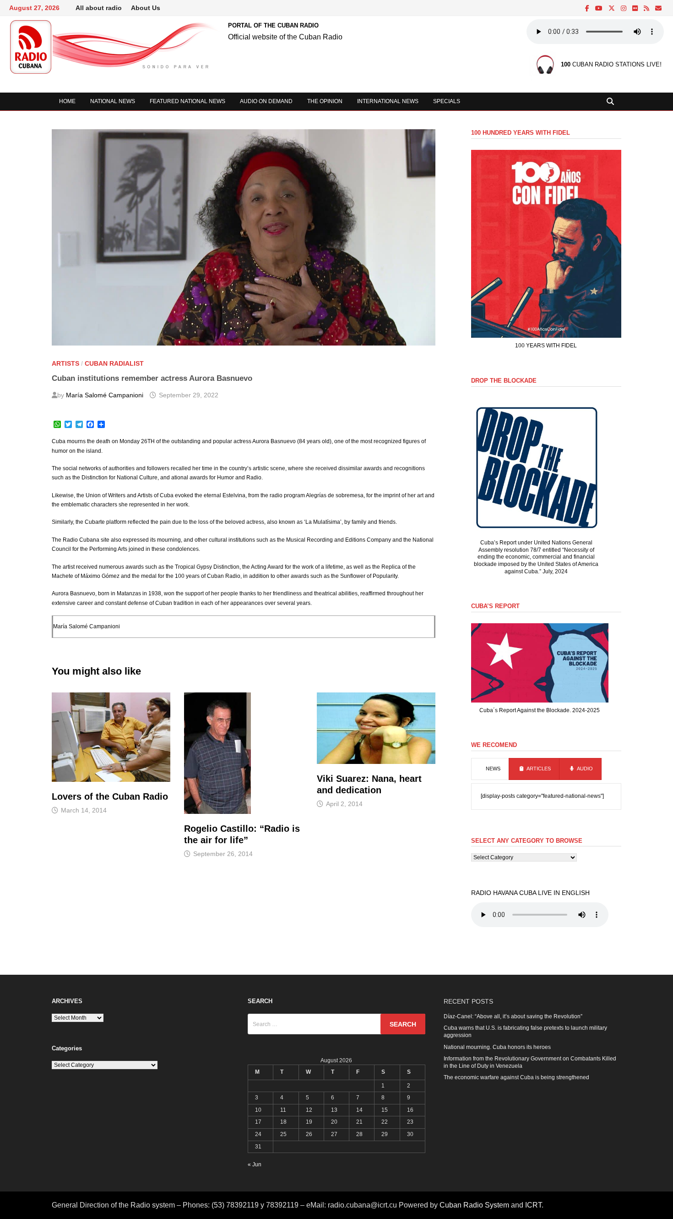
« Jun (254, 1164)
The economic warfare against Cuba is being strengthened (516, 1077)
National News (112, 101)
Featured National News (187, 101)
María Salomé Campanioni (104, 395)
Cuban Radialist (114, 363)
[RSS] (647, 8)
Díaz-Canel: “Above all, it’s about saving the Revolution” (513, 1016)
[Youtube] (599, 8)
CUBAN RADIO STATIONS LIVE (610, 64)
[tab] (490, 769)
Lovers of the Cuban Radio (110, 796)
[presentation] (490, 769)
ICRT (533, 1205)
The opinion (324, 101)
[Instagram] (624, 8)
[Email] (658, 8)
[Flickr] (635, 8)
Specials (446, 101)
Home (67, 101)
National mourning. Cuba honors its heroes (497, 1047)
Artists (65, 363)
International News (387, 101)
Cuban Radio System (474, 1205)
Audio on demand (266, 101)
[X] (612, 8)
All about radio (99, 7)
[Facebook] (588, 8)
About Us (145, 7)
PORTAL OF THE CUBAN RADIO (273, 25)
